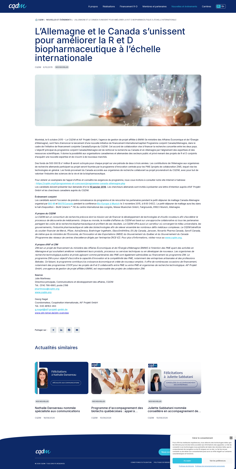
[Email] (77, 330)
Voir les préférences (218, 461)
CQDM (41, 20)
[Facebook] (69, 330)
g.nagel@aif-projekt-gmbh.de (51, 309)
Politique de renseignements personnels (210, 466)
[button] (231, 438)
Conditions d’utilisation (141, 462)
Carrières (206, 6)
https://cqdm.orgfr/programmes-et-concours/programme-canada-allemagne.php (80, 183)
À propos (93, 6)
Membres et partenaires (154, 6)
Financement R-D (129, 6)
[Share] (53, 330)
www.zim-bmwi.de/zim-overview (52, 313)
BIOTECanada (65, 203)
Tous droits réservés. (55, 463)
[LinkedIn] (61, 330)
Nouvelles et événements (184, 6)
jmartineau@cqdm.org (47, 288)
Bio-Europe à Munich (108, 203)
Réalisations (109, 6)
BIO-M (51, 203)
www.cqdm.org (173, 237)
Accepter (187, 461)
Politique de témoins (186, 466)
